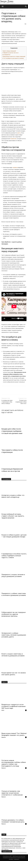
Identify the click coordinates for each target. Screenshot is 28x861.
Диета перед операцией (9, 51)
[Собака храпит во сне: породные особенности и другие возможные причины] (14, 604)
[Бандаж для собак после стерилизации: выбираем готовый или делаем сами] (14, 420)
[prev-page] (2, 475)
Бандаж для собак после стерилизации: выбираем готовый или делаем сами (11, 431)
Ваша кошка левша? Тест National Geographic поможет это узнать (14, 734)
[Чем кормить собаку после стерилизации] (14, 441)
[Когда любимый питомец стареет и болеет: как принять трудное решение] (14, 506)
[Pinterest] (9, 27)
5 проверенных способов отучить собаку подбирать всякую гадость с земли (14, 555)
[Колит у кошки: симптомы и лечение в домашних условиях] (14, 646)
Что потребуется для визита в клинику (13, 58)
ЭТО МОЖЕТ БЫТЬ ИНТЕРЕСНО (12, 410)
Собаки (7, 10)
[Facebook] (2, 27)
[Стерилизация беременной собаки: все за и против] (14, 460)
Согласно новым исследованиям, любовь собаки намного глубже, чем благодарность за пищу (13, 763)
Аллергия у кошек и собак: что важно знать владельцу (12, 496)
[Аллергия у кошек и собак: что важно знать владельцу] (14, 487)
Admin (2, 710)
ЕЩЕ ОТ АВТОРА (7, 412)
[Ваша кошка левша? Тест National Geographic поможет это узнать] (14, 723)
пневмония (13, 138)
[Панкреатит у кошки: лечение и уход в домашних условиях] (14, 567)
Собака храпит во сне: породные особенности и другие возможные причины (13, 614)
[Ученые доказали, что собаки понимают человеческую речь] (14, 809)
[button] (2, 6)
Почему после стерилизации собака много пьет (21, 402)
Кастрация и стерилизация (16, 10)
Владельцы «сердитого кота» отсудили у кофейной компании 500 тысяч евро (13, 706)
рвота (18, 133)
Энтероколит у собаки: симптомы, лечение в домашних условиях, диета (13, 635)
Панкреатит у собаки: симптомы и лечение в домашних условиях (13, 594)
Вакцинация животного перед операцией (13, 56)
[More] (16, 27)
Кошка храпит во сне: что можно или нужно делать (13, 674)
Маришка (3, 737)
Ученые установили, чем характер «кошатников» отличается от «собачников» (12, 793)
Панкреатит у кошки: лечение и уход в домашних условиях (13, 575)
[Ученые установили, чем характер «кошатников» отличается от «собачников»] (14, 780)
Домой (2, 10)
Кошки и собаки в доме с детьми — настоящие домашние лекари (14, 536)
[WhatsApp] (13, 27)
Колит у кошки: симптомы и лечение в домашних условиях (12, 655)
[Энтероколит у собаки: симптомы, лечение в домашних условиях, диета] (14, 625)
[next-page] (5, 475)
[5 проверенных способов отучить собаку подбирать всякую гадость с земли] (14, 546)
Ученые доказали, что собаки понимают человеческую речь (12, 821)
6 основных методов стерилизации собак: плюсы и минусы (6, 402)
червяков (15, 167)
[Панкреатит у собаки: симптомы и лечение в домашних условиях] (14, 586)
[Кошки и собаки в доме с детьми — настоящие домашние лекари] (14, 527)
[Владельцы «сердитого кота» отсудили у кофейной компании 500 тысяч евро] (14, 694)
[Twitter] (6, 27)
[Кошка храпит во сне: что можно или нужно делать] (14, 665)
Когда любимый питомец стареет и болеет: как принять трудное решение (12, 516)
